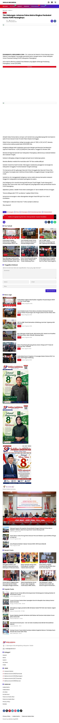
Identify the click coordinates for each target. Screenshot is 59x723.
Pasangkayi (25, 212)
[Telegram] (52, 222)
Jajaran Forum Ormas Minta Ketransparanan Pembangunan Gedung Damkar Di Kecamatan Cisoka (32, 593)
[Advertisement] (29, 84)
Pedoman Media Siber (8, 697)
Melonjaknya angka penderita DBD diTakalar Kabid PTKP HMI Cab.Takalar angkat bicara (33, 608)
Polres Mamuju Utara (36, 212)
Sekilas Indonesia (9, 2)
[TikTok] (21, 711)
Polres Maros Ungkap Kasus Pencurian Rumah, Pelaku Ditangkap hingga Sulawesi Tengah (10, 584)
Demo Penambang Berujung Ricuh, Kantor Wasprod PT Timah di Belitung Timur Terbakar (29, 259)
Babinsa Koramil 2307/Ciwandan (13, 678)
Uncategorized (43, 561)
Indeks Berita (6, 687)
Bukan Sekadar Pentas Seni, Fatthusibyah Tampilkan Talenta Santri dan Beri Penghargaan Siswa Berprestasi (28, 566)
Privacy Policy (6, 701)
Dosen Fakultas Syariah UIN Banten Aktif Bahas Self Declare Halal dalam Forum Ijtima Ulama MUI (32, 616)
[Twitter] (49, 222)
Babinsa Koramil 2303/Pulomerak (13, 673)
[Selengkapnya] (29, 486)
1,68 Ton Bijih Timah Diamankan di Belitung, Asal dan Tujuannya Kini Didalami (47, 242)
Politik (4, 665)
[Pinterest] (9, 711)
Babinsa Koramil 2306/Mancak (12, 681)
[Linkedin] (18, 711)
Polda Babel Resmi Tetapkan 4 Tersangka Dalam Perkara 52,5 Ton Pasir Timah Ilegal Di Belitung (47, 259)
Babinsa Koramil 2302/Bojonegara (13, 676)
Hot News (5, 662)
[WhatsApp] (55, 222)
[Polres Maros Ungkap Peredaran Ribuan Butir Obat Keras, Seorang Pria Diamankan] (47, 557)
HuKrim (4, 12)
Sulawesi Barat (48, 212)
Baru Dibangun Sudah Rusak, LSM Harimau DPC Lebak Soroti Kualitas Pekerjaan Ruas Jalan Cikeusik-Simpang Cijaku (11, 259)
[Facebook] (46, 222)
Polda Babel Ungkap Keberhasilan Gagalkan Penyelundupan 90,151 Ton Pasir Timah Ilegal (10, 242)
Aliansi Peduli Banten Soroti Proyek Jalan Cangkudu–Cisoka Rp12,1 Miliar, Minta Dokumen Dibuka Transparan (29, 584)
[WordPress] (12, 711)
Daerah (5, 237)
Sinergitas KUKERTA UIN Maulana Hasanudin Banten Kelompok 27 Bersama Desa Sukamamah (11, 566)
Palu (18, 212)
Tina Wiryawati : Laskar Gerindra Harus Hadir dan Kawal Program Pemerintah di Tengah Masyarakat (47, 584)
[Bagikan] (55, 21)
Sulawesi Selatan (8, 671)
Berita (23, 237)
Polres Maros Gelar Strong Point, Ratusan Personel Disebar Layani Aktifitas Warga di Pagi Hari (33, 536)
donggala (11, 212)
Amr (7, 20)
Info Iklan (5, 692)
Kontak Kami (6, 694)
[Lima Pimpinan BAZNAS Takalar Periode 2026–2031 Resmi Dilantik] (6, 544)
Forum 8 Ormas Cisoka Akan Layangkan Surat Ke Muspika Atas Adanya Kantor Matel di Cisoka (32, 601)
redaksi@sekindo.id (10, 648)
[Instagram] (15, 711)
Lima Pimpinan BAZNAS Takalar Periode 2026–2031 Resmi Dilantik (28, 544)
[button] (48, 2)
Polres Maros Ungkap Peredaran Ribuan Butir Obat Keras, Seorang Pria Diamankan (47, 566)
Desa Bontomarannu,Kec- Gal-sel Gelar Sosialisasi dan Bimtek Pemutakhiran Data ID (31, 623)
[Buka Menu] (52, 2)
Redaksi (5, 704)
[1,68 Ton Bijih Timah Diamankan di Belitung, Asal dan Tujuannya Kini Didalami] (47, 233)
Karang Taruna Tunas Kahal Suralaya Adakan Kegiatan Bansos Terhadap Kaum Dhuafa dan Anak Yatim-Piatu (32, 631)
